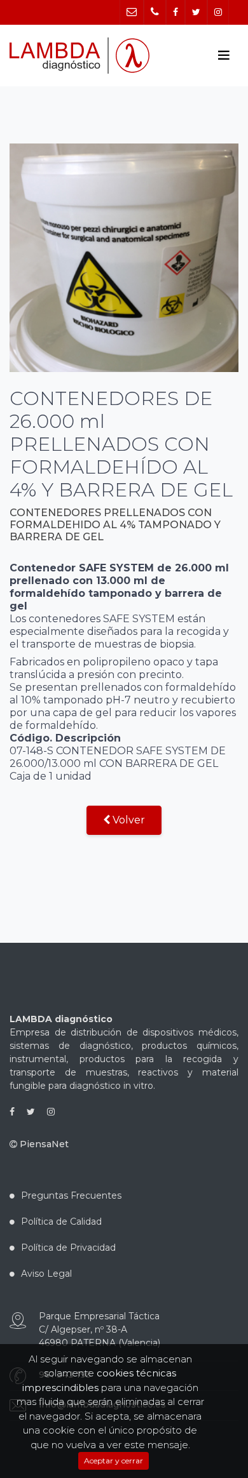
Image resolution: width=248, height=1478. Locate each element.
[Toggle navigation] (223, 55)
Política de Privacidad (68, 1247)
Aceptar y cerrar (113, 1460)
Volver (127, 820)
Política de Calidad (61, 1221)
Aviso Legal (46, 1273)
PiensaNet (43, 1144)
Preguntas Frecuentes (71, 1195)
